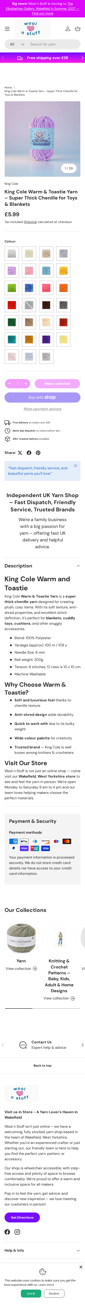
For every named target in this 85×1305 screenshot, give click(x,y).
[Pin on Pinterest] (38, 452)
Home (8, 87)
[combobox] (42, 44)
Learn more (46, 1285)
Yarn (21, 961)
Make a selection (57, 384)
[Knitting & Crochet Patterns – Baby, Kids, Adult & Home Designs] (59, 937)
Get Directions (22, 1217)
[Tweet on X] (19, 452)
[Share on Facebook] (29, 452)
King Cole (11, 184)
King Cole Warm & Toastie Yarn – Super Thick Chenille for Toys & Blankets (41, 93)
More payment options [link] (42, 408)
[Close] (81, 1267)
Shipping (30, 222)
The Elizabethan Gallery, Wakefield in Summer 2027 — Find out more (42, 8)
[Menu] (7, 29)
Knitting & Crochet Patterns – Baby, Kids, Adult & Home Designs (59, 976)
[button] (78, 29)
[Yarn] (21, 937)
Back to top (42, 1065)
